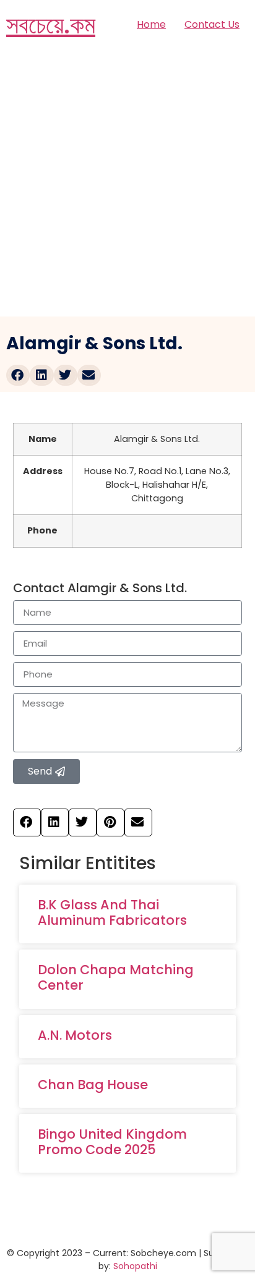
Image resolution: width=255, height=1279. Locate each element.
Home (151, 24)
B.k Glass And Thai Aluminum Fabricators (112, 912)
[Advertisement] (127, 183)
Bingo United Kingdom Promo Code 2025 (112, 1141)
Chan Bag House (93, 1085)
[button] (18, 375)
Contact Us (212, 24)
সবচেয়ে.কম (50, 24)
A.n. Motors (75, 1035)
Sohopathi (135, 1266)
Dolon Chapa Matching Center (116, 977)
